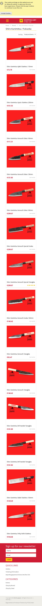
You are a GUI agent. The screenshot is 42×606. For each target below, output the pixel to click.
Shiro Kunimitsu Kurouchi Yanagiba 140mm (18, 355)
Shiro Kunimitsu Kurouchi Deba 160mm (20, 210)
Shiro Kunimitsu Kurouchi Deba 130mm (20, 174)
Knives (8, 583)
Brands (14, 25)
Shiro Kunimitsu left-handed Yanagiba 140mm (19, 427)
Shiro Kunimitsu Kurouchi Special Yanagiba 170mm (21, 283)
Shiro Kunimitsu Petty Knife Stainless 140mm (19, 535)
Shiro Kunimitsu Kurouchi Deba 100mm (20, 138)
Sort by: (20, 34)
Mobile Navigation (7, 20)
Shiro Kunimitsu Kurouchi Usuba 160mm (20, 318)
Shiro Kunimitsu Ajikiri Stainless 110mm (20, 66)
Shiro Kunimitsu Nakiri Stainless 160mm (20, 498)
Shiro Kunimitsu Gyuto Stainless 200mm (20, 102)
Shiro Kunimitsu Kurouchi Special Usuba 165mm (20, 247)
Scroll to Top (39, 592)
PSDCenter (30, 603)
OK (6, 13)
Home (7, 25)
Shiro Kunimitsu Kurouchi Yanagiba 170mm (18, 391)
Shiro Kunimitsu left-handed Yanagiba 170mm (19, 463)
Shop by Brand (10, 585)
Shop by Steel (10, 588)
